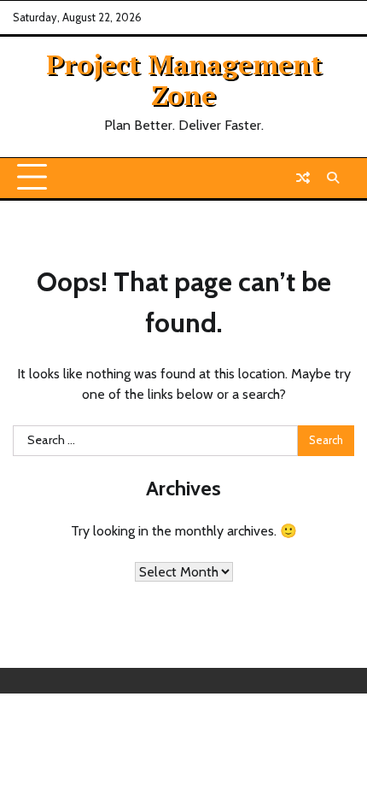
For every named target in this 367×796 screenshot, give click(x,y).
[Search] (333, 177)
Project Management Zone (184, 79)
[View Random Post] (303, 177)
